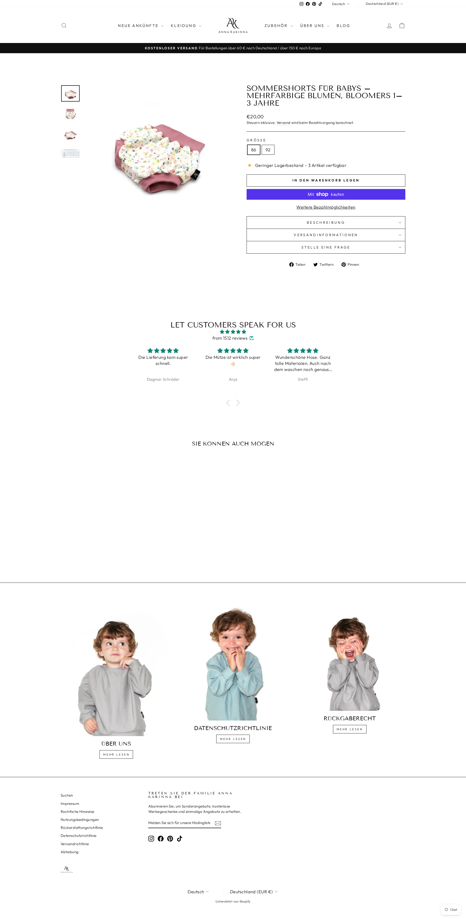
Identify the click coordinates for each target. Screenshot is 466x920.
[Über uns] (116, 668)
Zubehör (277, 25)
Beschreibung (326, 222)
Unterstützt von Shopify (233, 901)
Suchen (67, 795)
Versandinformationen (326, 235)
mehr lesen (233, 739)
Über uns (313, 25)
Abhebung (70, 852)
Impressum (70, 803)
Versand (284, 122)
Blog (343, 25)
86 (253, 150)
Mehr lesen (116, 754)
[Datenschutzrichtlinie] (233, 661)
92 (268, 150)
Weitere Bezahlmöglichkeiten (325, 207)
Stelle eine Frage (325, 247)
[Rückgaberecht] (349, 656)
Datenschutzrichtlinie (78, 835)
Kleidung (184, 25)
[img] (233, 332)
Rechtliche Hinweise (77, 811)
